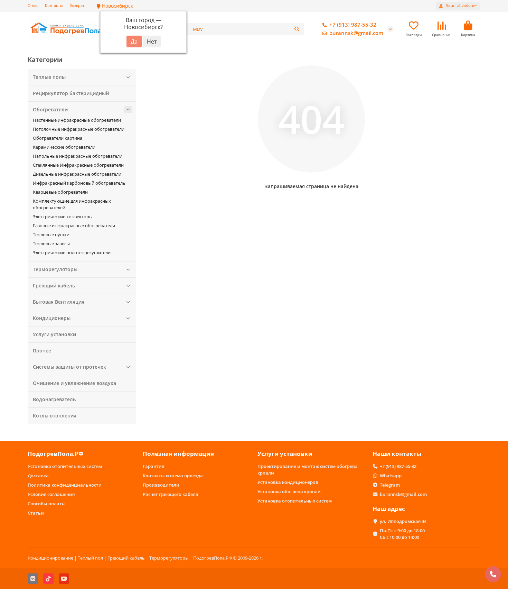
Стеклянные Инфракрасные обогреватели (78, 165)
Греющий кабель (54, 285)
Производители (161, 485)
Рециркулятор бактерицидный (71, 93)
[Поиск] (297, 29)
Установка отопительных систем (65, 466)
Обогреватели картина (57, 138)
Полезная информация (178, 454)
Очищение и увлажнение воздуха (74, 383)
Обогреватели (50, 109)
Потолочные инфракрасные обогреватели (78, 129)
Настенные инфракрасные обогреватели (77, 120)
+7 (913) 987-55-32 (352, 24)
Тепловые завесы (51, 243)
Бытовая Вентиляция (58, 301)
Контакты (54, 5)
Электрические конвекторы (63, 216)
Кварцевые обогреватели (60, 192)
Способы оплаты (47, 503)
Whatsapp (391, 475)
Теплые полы (49, 77)
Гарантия (153, 466)
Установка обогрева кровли (289, 491)
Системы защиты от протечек (69, 366)
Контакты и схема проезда (173, 475)
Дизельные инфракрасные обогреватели (77, 174)
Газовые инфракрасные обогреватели (74, 225)
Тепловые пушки (51, 234)
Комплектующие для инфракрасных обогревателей (72, 204)
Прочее (42, 350)
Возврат (76, 5)
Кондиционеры (51, 318)
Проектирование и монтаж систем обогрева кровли (307, 469)
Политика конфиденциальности (65, 485)
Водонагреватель (54, 399)
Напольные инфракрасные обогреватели (77, 156)
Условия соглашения (51, 494)
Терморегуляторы (55, 269)
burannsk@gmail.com (356, 33)
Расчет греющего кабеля (170, 494)
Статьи (36, 513)
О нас (33, 5)
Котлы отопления (54, 415)
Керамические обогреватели (64, 147)
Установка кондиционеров (287, 482)
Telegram (390, 485)
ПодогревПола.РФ (56, 454)
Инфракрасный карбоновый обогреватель (79, 183)
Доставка (38, 475)
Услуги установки (54, 334)
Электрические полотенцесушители (72, 252)
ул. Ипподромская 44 (403, 521)
